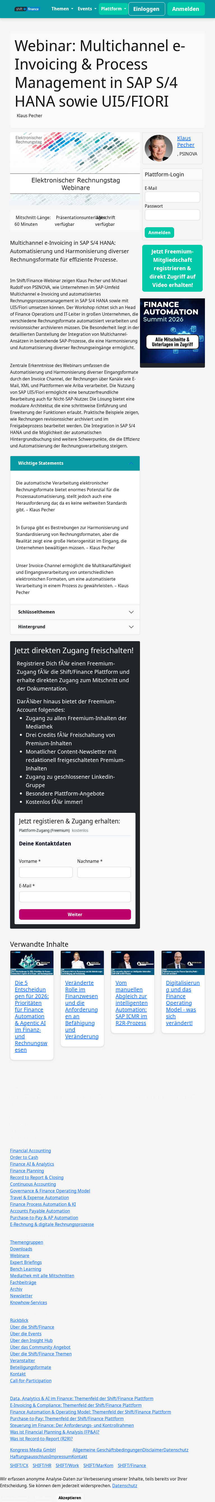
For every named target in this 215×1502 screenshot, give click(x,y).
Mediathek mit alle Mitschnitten (42, 1276)
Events (85, 9)
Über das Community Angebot (40, 1347)
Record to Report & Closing (37, 1177)
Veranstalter (22, 1360)
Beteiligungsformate (30, 1367)
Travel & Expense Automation (39, 1197)
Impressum (60, 1456)
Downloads (21, 1249)
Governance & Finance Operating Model (50, 1191)
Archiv (16, 1289)
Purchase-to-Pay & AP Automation (44, 1217)
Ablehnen (43, 1497)
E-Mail (151, 188)
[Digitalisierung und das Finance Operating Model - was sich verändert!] (183, 963)
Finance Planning (27, 1171)
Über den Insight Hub (31, 1340)
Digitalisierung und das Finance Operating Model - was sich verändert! (183, 1003)
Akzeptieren (70, 1497)
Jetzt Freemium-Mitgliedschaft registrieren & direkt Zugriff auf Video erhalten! (172, 268)
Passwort (154, 206)
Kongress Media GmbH (33, 1450)
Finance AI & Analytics (32, 1164)
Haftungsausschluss (29, 1456)
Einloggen (146, 9)
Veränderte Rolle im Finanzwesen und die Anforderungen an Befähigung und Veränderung (82, 1009)
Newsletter (21, 1296)
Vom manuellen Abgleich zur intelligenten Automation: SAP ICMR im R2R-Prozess (132, 1003)
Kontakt (18, 1374)
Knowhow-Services (28, 1302)
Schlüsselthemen (36, 612)
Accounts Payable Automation (40, 1211)
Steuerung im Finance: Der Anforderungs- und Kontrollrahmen (72, 1425)
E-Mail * (27, 886)
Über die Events (25, 1334)
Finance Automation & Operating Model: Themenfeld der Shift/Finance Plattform (90, 1412)
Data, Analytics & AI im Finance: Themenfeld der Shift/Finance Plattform (81, 1398)
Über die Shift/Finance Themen (41, 1354)
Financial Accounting (30, 1151)
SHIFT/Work (67, 1465)
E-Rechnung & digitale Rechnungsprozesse (52, 1224)
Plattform (112, 9)
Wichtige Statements (41, 463)
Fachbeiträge (23, 1282)
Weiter (75, 914)
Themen (61, 9)
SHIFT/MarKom (98, 1465)
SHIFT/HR (42, 1465)
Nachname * (89, 861)
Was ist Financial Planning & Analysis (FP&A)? (54, 1432)
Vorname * (30, 861)
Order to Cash (24, 1157)
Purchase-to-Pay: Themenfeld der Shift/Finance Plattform (67, 1418)
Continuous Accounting (33, 1184)
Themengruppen (26, 1242)
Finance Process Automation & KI (43, 1204)
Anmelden (185, 9)
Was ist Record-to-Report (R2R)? (41, 1439)
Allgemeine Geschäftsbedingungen (107, 1450)
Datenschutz (175, 1450)
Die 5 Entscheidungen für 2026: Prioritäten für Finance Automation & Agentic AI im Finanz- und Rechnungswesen (32, 1016)
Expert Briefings (26, 1262)
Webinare (19, 1255)
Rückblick (19, 1320)
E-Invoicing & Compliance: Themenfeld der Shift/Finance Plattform (76, 1405)
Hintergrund (31, 627)
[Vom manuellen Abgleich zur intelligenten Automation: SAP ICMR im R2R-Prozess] (132, 963)
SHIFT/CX (19, 1465)
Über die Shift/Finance (32, 1327)
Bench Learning (25, 1269)
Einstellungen (15, 1497)
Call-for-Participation (31, 1381)
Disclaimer (152, 1450)
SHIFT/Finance (132, 1465)
